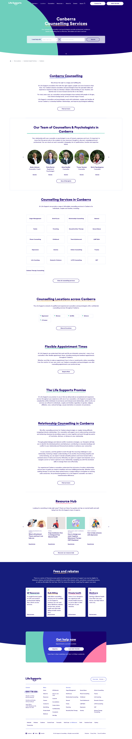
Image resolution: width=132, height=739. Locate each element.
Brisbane (36, 722)
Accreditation (55, 702)
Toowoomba (30, 725)
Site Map (54, 715)
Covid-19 (54, 698)
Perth (81, 722)
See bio (35, 174)
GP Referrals (55, 690)
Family (35, 229)
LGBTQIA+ (97, 239)
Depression (35, 249)
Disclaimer (87, 733)
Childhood (56, 239)
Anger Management (35, 218)
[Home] (10, 61)
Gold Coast (66, 722)
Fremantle (58, 722)
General (96, 218)
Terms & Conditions (102, 733)
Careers (75, 3)
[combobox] (50, 39)
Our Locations (17, 61)
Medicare (45, 713)
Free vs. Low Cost (55, 694)
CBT (96, 260)
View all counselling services (66, 280)
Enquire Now (66, 371)
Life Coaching (35, 260)
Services (34, 3)
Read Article (32, 544)
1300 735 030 (115, 3)
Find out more (66, 108)
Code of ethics (56, 705)
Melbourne (74, 722)
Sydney (96, 722)
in (59, 39)
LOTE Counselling (76, 260)
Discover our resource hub (66, 552)
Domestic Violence (55, 260)
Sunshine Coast (88, 722)
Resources (59, 3)
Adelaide (29, 722)
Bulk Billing (46, 707)
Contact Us (97, 3)
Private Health (46, 710)
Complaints (55, 712)
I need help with (36, 39)
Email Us (55, 649)
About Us (68, 3)
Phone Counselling (35, 239)
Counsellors (51, 3)
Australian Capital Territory (30, 61)
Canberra (41, 61)
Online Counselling (76, 249)
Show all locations (66, 328)
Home (44, 690)
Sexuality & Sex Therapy (76, 229)
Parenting (56, 229)
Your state (95, 679)
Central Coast (50, 722)
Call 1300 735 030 (74, 649)
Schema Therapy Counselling (35, 270)
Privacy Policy (93, 733)
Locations (43, 3)
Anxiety (55, 249)
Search (93, 39)
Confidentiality (56, 708)
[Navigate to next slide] (109, 157)
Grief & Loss (55, 218)
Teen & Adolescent (76, 239)
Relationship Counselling (76, 218)
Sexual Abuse (97, 229)
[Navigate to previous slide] (23, 157)
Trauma (96, 249)
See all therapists (66, 181)
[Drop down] (57, 39)
